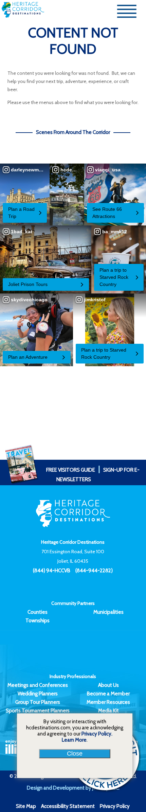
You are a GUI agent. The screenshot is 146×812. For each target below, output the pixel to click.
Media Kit (108, 711)
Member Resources (108, 702)
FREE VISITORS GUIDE (70, 470)
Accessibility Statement (68, 806)
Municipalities (108, 612)
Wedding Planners (38, 694)
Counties (38, 612)
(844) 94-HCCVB (51, 571)
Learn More (74, 740)
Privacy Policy (115, 806)
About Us (108, 685)
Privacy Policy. (96, 734)
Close (75, 753)
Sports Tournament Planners (38, 711)
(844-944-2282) (94, 571)
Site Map (26, 806)
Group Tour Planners (37, 702)
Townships (37, 621)
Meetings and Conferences (37, 685)
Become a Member (108, 694)
